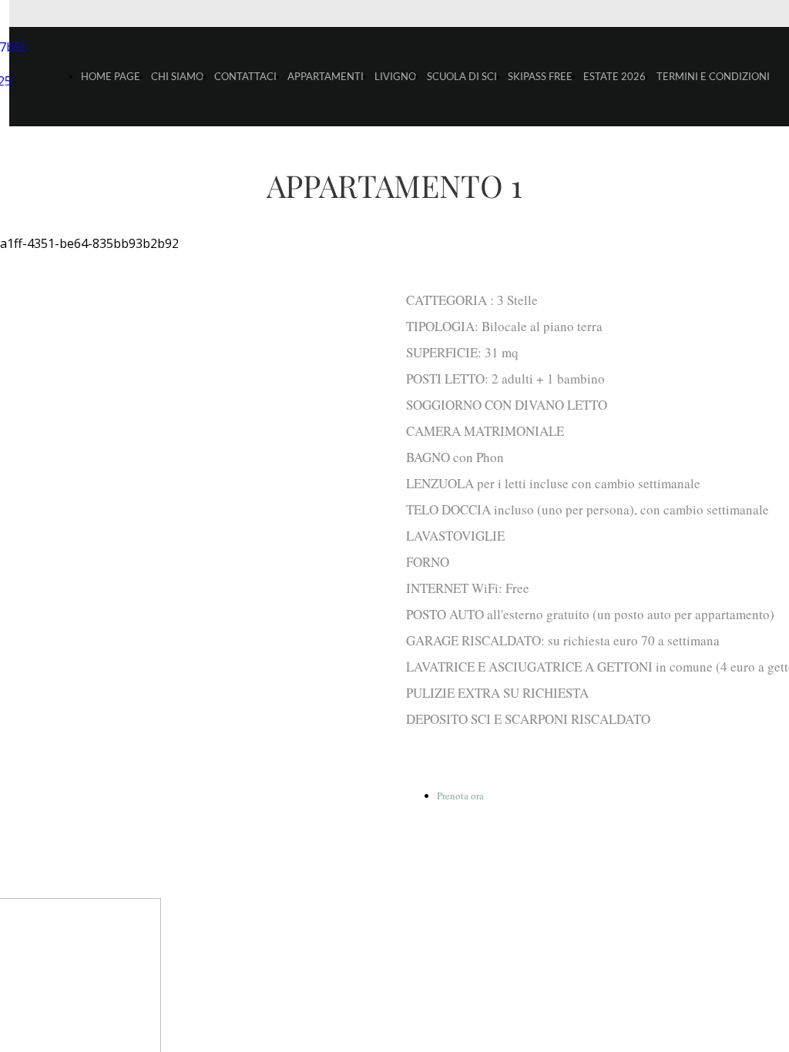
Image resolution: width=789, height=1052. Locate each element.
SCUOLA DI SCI (462, 76)
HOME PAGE (110, 76)
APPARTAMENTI (325, 76)
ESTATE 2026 (614, 76)
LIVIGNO (395, 76)
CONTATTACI (245, 76)
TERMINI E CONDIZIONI (713, 76)
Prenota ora (460, 795)
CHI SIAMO (177, 76)
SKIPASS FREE (540, 76)
